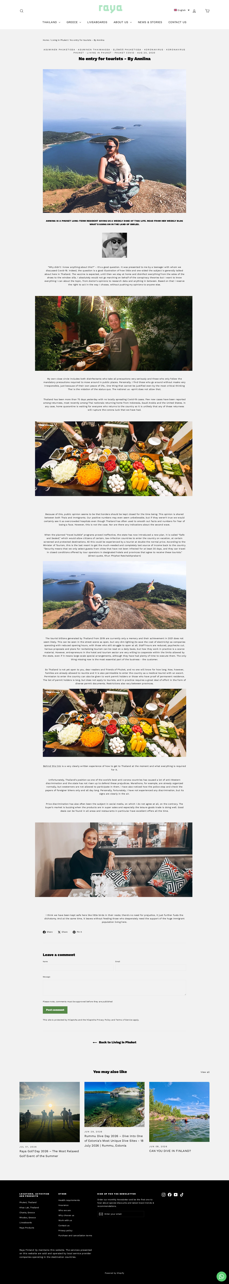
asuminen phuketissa (59, 49)
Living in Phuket (59, 40)
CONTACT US (177, 22)
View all (205, 1072)
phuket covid (124, 53)
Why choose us (66, 1215)
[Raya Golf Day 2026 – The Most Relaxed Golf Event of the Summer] (49, 1112)
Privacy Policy (104, 1020)
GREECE (73, 22)
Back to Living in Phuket (117, 1042)
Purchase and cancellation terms (75, 1235)
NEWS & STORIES (150, 22)
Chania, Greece (27, 1212)
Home (46, 40)
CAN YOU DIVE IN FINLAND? (170, 1151)
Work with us (65, 1220)
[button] (182, 10)
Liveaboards (25, 1222)
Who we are (64, 1210)
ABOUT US (121, 22)
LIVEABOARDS (97, 22)
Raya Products (26, 1228)
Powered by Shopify (114, 1273)
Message (46, 977)
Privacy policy (65, 1230)
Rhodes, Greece (27, 1217)
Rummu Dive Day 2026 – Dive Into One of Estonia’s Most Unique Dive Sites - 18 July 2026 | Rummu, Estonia (114, 1140)
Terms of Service (124, 1020)
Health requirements (69, 1200)
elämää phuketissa (127, 49)
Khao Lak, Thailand (29, 1207)
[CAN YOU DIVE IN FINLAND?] (179, 1112)
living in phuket (99, 53)
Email (117, 962)
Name (45, 962)
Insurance (63, 1205)
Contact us (64, 1225)
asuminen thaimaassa (94, 49)
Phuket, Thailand (28, 1202)
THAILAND (50, 22)
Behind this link (52, 766)
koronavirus (153, 49)
